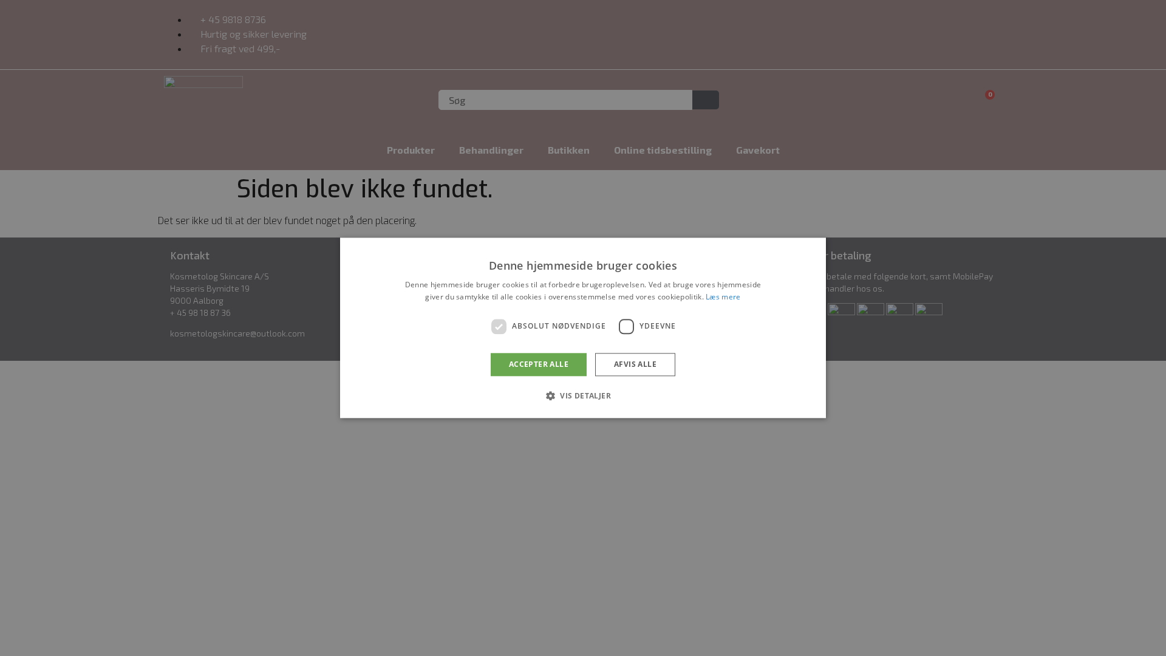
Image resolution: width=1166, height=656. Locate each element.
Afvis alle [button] (635, 364)
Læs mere (723, 297)
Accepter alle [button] (538, 364)
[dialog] (583, 327)
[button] (583, 396)
